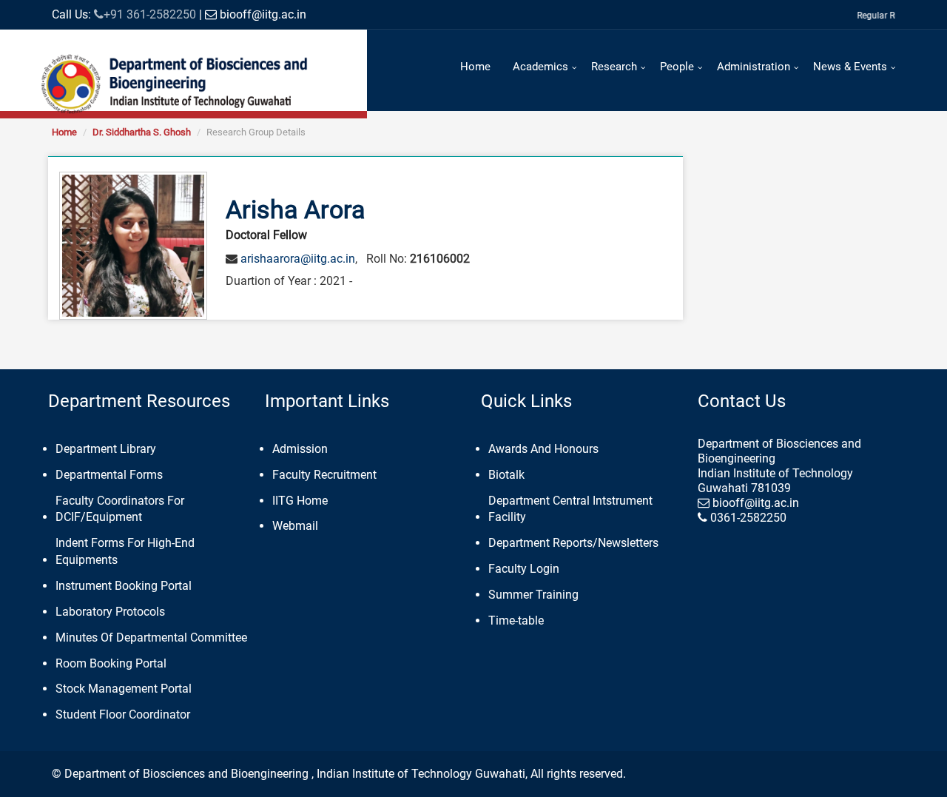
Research (614, 66)
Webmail (295, 526)
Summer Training (533, 595)
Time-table (516, 620)
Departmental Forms (109, 475)
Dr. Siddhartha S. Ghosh (141, 132)
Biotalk (506, 475)
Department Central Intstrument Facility (570, 509)
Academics (540, 66)
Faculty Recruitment (324, 475)
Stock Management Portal (123, 689)
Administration (753, 66)
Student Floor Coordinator (122, 714)
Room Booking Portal (110, 663)
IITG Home (300, 501)
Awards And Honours (543, 449)
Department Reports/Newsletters (573, 543)
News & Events (850, 66)
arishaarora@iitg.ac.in (297, 259)
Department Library (105, 449)
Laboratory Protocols (110, 612)
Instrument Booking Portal (123, 586)
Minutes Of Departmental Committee (151, 637)
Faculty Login (523, 569)
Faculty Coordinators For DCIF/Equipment (119, 509)
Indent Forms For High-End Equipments (125, 551)
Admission (300, 449)
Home (475, 66)
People (677, 66)
